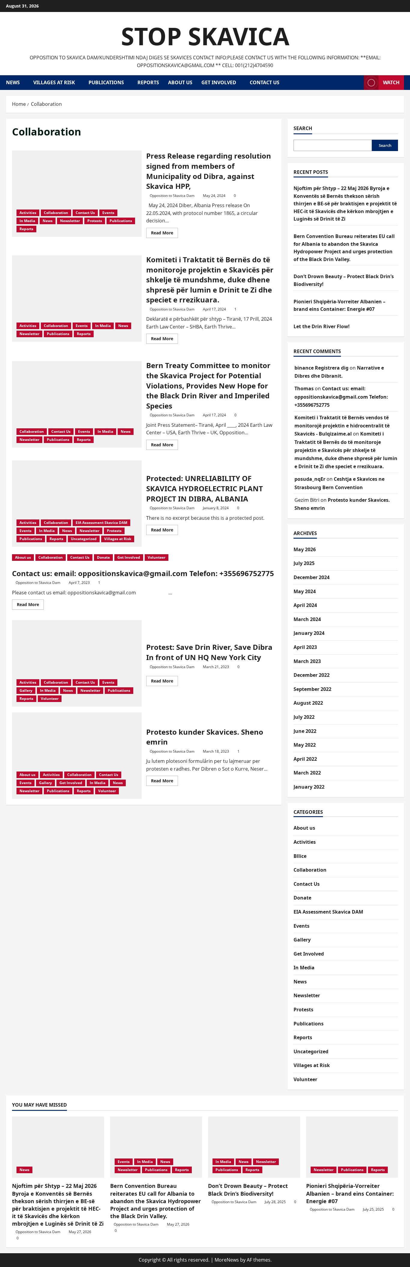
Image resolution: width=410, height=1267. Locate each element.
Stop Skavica (205, 35)
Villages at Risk (54, 82)
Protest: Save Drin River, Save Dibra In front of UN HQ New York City (77, 663)
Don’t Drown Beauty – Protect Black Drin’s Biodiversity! (248, 1189)
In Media (27, 220)
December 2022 (312, 675)
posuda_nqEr (309, 479)
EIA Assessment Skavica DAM (101, 522)
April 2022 (305, 759)
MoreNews (227, 1260)
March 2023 (307, 661)
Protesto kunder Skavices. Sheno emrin (77, 755)
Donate (103, 557)
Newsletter (70, 220)
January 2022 (309, 787)
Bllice (300, 856)
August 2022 (308, 703)
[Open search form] (357, 82)
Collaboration (56, 212)
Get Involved (218, 82)
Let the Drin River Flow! (322, 326)
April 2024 (305, 605)
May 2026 (305, 549)
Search (303, 128)
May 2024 (305, 591)
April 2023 (305, 647)
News (13, 82)
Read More (164, 234)
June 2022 (305, 731)
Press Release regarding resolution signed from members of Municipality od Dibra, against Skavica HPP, (77, 193)
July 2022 (304, 717)
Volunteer (156, 557)
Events (108, 212)
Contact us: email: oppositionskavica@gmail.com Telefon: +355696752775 (143, 573)
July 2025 (304, 563)
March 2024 (307, 619)
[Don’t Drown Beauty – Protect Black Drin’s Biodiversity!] (254, 1147)
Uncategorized (84, 538)
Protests (94, 220)
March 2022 (307, 772)
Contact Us (264, 82)
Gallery (26, 690)
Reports (148, 82)
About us (180, 82)
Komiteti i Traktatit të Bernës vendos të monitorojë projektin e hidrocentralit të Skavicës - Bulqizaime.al (342, 425)
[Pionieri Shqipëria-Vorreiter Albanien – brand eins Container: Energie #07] (352, 1147)
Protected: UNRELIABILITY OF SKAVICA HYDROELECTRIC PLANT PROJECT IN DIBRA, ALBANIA (77, 503)
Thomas (304, 388)
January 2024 (309, 633)
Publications (106, 82)
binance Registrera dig (321, 367)
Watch (391, 82)
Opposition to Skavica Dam (172, 195)
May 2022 (305, 745)
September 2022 (312, 689)
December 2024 (312, 577)
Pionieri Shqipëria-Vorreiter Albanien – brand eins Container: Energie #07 (350, 1193)
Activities (28, 212)
